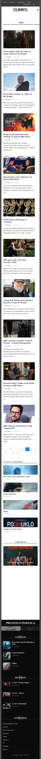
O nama (4, 2)
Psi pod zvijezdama (9, 494)
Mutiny (5, 511)
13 (5, 453)
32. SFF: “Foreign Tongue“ (21, 682)
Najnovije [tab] (8, 462)
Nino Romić (8, 99)
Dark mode (26, 4)
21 (16, 453)
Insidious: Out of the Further (12, 529)
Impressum (11, 2)
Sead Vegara (8, 57)
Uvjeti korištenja (20, 2)
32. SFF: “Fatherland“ (19, 704)
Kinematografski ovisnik (10, 723)
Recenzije (20, 677)
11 (31, 449)
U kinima (5, 746)
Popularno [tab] (18, 462)
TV (4, 743)
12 (35, 449)
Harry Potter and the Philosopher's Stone (16, 476)
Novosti (5, 727)
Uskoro (19, 542)
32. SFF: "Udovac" (18, 693)
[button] (38, 10)
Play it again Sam (8, 730)
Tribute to (6, 740)
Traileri (5, 736)
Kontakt (29, 2)
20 (12, 453)
